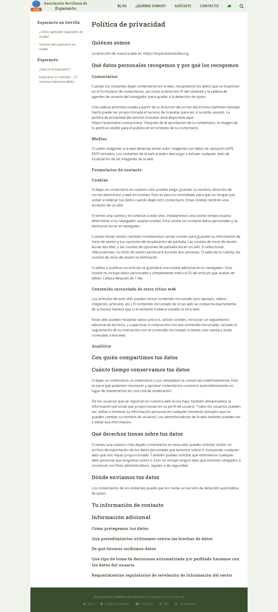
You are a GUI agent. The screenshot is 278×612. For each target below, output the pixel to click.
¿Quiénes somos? (150, 6)
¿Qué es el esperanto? (55, 69)
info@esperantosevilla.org (165, 597)
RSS (165, 604)
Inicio (90, 604)
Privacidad (187, 604)
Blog (122, 6)
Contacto (209, 6)
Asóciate (183, 6)
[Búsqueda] (242, 6)
